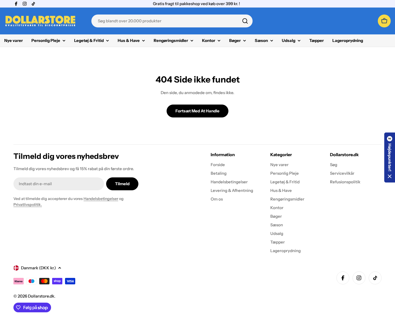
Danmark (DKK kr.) (38, 267)
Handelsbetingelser (101, 198)
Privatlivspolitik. (27, 204)
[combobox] (172, 21)
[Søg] (245, 21)
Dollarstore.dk (41, 296)
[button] (389, 157)
